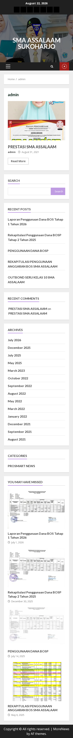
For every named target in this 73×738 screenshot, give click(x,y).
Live (64, 66)
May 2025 (15, 363)
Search (14, 180)
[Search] (52, 66)
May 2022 (15, 401)
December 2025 (19, 347)
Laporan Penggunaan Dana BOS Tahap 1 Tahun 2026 (36, 509)
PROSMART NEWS (21, 466)
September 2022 (20, 386)
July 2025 (14, 355)
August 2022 (17, 393)
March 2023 (16, 370)
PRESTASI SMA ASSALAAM (36, 120)
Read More (18, 161)
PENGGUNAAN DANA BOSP (28, 250)
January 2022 (17, 416)
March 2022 (16, 409)
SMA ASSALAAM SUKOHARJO (37, 43)
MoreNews (61, 729)
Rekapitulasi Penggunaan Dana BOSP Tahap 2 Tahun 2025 (36, 567)
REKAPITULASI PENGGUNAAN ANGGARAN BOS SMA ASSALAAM (36, 681)
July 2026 (14, 340)
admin (12, 152)
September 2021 (20, 431)
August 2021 (17, 439)
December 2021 (19, 424)
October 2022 (18, 378)
